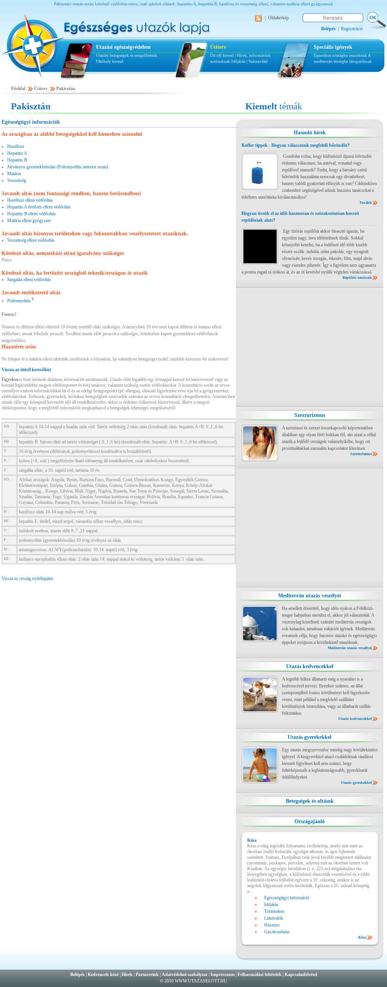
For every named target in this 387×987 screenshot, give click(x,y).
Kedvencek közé (103, 974)
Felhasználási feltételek (260, 974)
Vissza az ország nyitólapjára (27, 578)
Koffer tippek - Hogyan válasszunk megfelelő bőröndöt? (295, 145)
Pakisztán (65, 88)
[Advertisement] (309, 347)
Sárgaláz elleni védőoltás (29, 279)
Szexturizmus (309, 415)
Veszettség (16, 180)
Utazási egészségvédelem (123, 47)
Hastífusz (15, 146)
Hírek (127, 974)
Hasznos (272, 925)
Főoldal (18, 88)
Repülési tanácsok (357, 277)
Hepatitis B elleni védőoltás (31, 213)
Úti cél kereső (222, 55)
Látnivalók (273, 918)
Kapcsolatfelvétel (301, 974)
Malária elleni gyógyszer (29, 220)
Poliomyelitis (20, 300)
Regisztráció (352, 28)
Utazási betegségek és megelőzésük (126, 55)
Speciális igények (333, 47)
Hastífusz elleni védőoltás (30, 200)
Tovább (365, 203)
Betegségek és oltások (310, 801)
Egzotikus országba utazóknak (341, 55)
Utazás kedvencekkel (309, 666)
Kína (362, 937)
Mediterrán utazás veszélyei (309, 595)
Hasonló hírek (310, 132)
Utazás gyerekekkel (309, 737)
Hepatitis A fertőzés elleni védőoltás (39, 207)
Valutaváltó (258, 61)
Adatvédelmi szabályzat (184, 974)
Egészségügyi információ (286, 897)
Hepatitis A (17, 153)
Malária (14, 173)
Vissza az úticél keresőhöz (26, 369)
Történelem (274, 911)
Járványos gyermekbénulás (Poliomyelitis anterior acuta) (57, 166)
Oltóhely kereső (110, 61)
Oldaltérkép (278, 17)
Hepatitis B (17, 160)
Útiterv (218, 47)
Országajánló (309, 821)
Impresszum (223, 974)
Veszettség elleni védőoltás (31, 240)
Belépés (77, 974)
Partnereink (147, 974)
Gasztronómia (276, 931)
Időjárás (238, 61)
